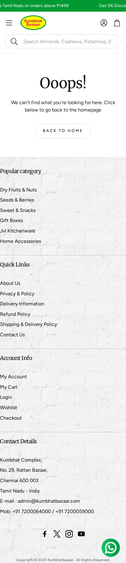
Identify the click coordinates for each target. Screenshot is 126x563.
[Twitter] (57, 534)
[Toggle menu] (9, 23)
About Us (10, 283)
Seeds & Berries (17, 200)
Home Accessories (20, 241)
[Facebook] (44, 534)
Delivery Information (22, 304)
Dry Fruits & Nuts (18, 190)
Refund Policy (15, 314)
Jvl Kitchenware (17, 231)
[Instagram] (69, 534)
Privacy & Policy (17, 294)
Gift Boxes (11, 220)
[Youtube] (81, 534)
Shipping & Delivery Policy (28, 324)
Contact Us (12, 335)
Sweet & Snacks (17, 210)
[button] (63, 41)
